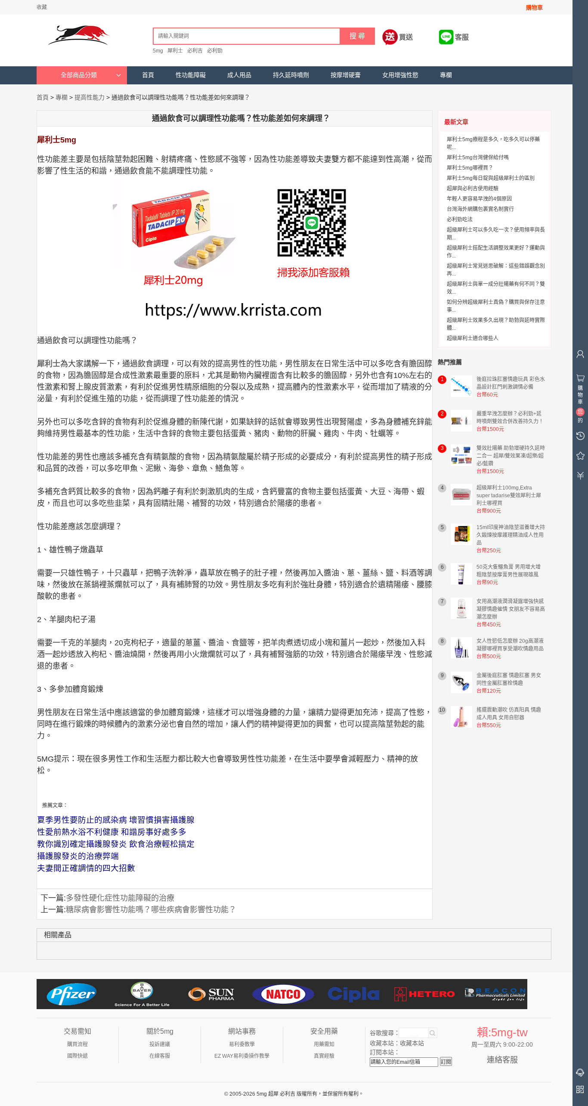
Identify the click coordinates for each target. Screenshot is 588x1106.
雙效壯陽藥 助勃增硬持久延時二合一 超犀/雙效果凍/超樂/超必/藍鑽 (511, 456)
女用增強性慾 (400, 75)
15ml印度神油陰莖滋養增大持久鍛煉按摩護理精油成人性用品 (511, 535)
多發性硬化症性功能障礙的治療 (120, 898)
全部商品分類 (79, 75)
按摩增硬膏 (346, 75)
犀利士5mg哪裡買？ (470, 168)
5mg (158, 51)
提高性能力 (89, 97)
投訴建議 (159, 1044)
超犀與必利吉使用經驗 (472, 189)
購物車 (534, 7)
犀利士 (175, 51)
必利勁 (215, 51)
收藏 (42, 7)
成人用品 (239, 75)
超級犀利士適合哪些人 (472, 338)
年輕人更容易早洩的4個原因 (479, 199)
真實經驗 (324, 1056)
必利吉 (195, 51)
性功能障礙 (191, 75)
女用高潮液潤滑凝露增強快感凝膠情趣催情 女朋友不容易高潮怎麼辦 (511, 609)
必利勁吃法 (460, 220)
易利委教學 (242, 1044)
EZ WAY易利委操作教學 (241, 1056)
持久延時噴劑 (291, 75)
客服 (462, 37)
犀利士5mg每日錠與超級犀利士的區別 (491, 178)
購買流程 (77, 1044)
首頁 (148, 75)
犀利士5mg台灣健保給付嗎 (478, 158)
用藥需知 (324, 1044)
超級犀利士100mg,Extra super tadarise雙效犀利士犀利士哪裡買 (509, 495)
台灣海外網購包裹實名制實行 (480, 209)
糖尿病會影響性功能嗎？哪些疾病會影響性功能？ (151, 909)
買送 (406, 37)
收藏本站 (412, 1043)
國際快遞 (77, 1056)
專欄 (446, 75)
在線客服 (159, 1056)
